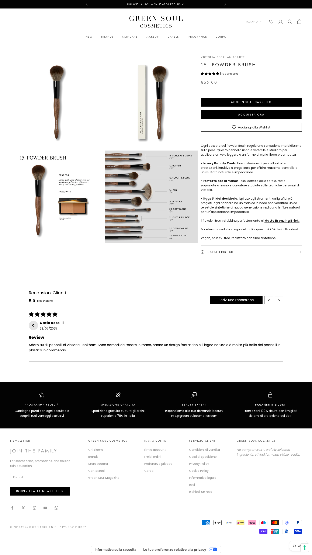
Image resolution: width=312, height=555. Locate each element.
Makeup (152, 37)
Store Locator (98, 464)
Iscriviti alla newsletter (40, 491)
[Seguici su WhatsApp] (56, 508)
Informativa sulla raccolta (115, 549)
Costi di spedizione (203, 457)
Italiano (251, 21)
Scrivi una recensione (236, 299)
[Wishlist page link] (271, 22)
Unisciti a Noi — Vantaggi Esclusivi (156, 4)
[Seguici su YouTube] (45, 508)
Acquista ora (251, 115)
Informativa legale (202, 478)
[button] (210, 74)
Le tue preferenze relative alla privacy (174, 549)
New (89, 37)
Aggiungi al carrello (251, 102)
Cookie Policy (199, 471)
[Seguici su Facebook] (12, 508)
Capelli (174, 37)
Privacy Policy (199, 464)
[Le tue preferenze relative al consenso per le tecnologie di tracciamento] (305, 548)
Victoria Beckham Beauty (223, 57)
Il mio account (155, 450)
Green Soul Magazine (103, 478)
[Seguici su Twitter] (23, 508)
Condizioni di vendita (204, 450)
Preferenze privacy (158, 464)
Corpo (221, 37)
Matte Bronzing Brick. (281, 220)
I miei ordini (152, 457)
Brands (107, 37)
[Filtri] (268, 300)
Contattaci (96, 471)
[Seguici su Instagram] (34, 508)
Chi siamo (95, 450)
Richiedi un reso (200, 492)
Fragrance (197, 37)
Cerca (148, 471)
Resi (192, 485)
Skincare (130, 37)
